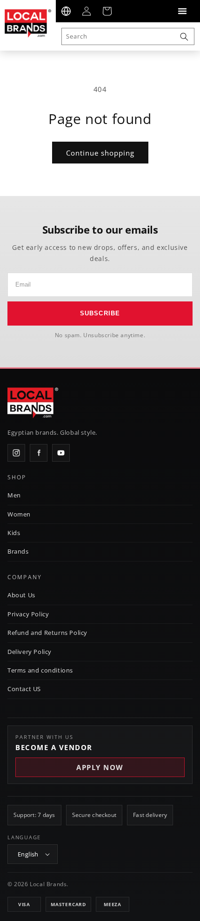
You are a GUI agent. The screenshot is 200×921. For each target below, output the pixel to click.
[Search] (184, 36)
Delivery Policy (29, 651)
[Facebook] (38, 453)
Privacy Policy (28, 614)
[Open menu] (182, 11)
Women (19, 514)
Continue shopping (100, 152)
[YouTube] (61, 453)
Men (14, 495)
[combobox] (128, 36)
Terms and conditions (40, 670)
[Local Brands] (33, 403)
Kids (13, 533)
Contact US (24, 689)
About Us (21, 595)
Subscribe (100, 313)
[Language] (66, 11)
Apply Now (100, 767)
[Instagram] (16, 453)
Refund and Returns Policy (47, 632)
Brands (18, 551)
